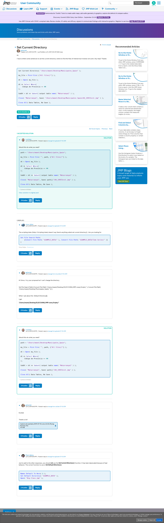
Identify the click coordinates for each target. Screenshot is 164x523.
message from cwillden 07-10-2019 (57, 406)
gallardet (24, 50)
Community (110, 9)
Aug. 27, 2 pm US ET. (137, 21)
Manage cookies (142, 520)
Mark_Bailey (30, 455)
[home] (10, 3)
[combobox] (121, 3)
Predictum (30, 247)
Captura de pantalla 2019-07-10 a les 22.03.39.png (37, 424)
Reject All (152, 520)
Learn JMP (28, 9)
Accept (159, 520)
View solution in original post (29, 193)
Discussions (11, 9)
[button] (15, 47)
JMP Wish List (92, 9)
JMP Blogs (74, 9)
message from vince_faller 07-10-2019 (57, 274)
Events (57, 9)
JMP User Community (23, 39)
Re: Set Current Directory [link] (49, 39)
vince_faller (29, 224)
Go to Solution (23, 112)
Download (40, 13)
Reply (35, 117)
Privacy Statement (84, 514)
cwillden (28, 139)
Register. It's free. (103, 17)
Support (43, 9)
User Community (30, 3)
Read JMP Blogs (123, 181)
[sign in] (154, 3)
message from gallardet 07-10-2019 (57, 141)
